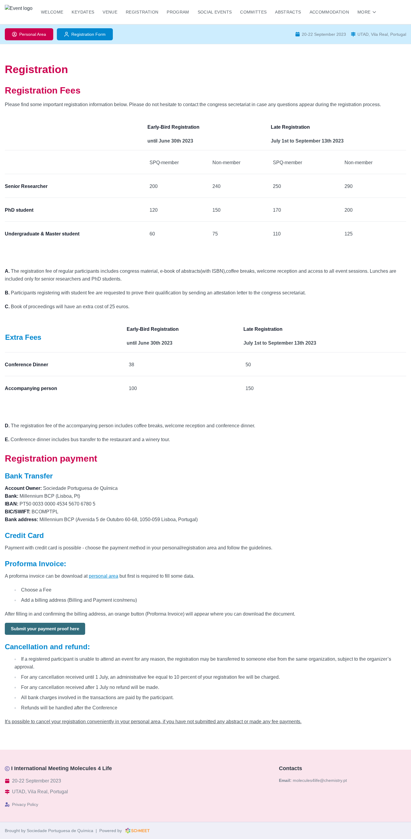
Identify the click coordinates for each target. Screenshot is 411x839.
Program (178, 12)
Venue (110, 12)
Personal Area (32, 34)
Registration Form (88, 34)
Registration (142, 12)
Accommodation (329, 12)
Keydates (83, 12)
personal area (103, 576)
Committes (253, 12)
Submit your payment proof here (45, 628)
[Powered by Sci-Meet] (137, 830)
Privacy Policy (25, 804)
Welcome (52, 12)
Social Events (215, 12)
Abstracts (288, 12)
